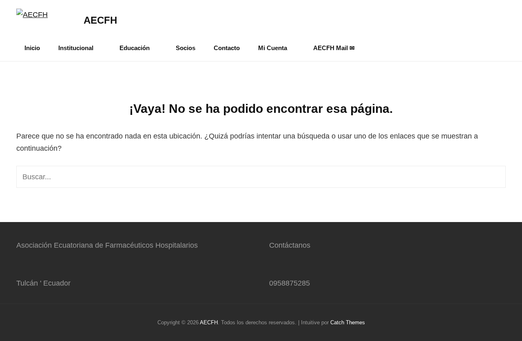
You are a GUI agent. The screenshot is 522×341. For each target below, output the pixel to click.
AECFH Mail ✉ (334, 47)
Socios (185, 47)
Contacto (227, 47)
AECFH (100, 20)
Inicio (32, 47)
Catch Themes (347, 322)
